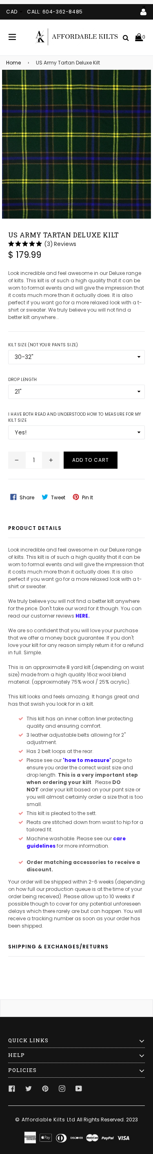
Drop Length (22, 379)
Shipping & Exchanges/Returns (58, 946)
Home (13, 62)
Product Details (35, 528)
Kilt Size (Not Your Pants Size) (43, 345)
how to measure (86, 760)
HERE (81, 615)
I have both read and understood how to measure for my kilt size (74, 417)
